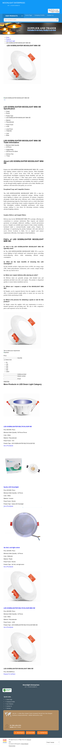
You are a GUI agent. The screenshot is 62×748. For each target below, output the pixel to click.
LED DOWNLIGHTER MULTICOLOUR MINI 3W (19, 608)
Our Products (12, 16)
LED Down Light (10, 41)
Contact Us (50, 15)
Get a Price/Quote (8, 445)
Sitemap (9, 708)
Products (8, 39)
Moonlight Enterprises (13, 3)
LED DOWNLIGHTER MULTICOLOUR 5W (18, 426)
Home (7, 37)
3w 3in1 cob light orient (12, 547)
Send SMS (31, 733)
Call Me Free (43, 733)
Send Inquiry (20, 733)
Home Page (28, 15)
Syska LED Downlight (11, 487)
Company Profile (39, 15)
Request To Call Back (9, 674)
